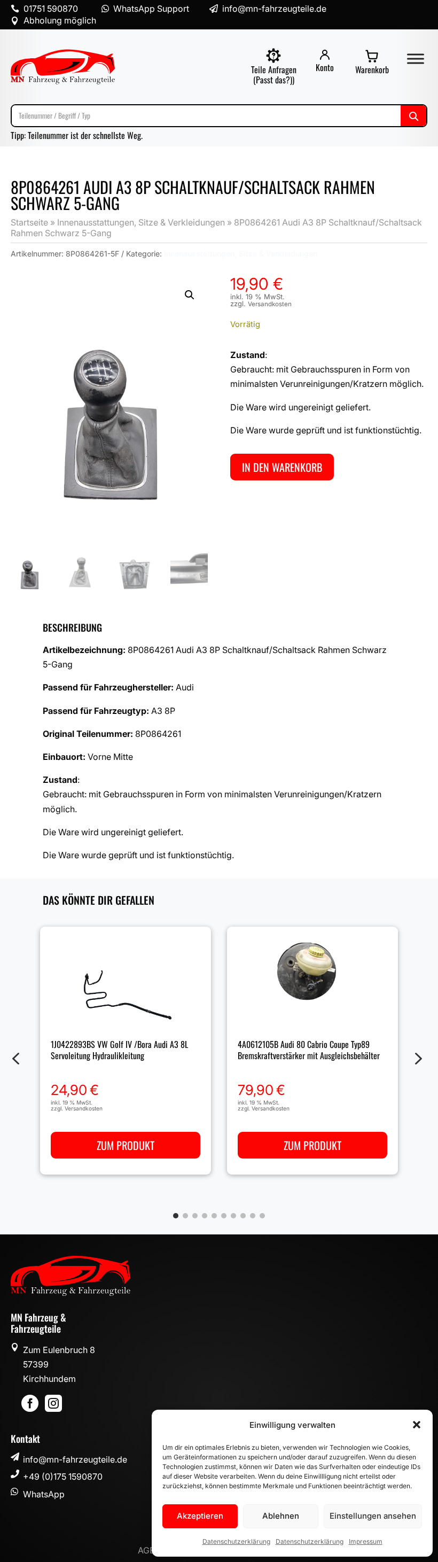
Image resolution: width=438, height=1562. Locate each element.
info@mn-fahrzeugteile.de (75, 1459)
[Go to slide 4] (204, 1215)
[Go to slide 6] (223, 1215)
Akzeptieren (200, 1516)
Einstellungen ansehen (373, 1516)
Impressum (365, 1541)
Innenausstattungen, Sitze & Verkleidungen (141, 222)
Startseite (29, 222)
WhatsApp (44, 1494)
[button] (416, 1424)
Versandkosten (270, 304)
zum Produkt (125, 1146)
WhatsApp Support (151, 8)
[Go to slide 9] (252, 1215)
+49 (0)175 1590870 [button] (63, 1476)
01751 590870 (51, 8)
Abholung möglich (60, 20)
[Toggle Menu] (415, 58)
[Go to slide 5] (214, 1215)
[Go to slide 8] (243, 1215)
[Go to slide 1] (175, 1215)
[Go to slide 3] (195, 1215)
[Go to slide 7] (233, 1215)
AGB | (150, 1550)
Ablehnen (280, 1516)
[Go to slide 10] (262, 1215)
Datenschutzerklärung (236, 1541)
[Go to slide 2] (185, 1215)
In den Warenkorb (282, 467)
